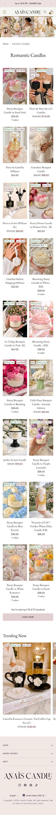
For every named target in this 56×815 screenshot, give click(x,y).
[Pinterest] (30, 786)
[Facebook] (25, 786)
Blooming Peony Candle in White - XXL (41, 282)
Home (6, 43)
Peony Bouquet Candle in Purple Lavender (41, 463)
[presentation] (15, 86)
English (13, 795)
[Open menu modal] (4, 12)
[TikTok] (36, 786)
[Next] (51, 3)
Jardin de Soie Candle (14, 460)
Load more (28, 617)
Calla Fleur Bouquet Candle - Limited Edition (41, 404)
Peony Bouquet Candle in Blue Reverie (15, 526)
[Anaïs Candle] (28, 12)
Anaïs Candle (26, 800)
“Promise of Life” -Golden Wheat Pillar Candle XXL (41, 526)
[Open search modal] (45, 12)
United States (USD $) (35, 795)
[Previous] (4, 3)
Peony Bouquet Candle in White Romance (15, 588)
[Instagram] (19, 786)
